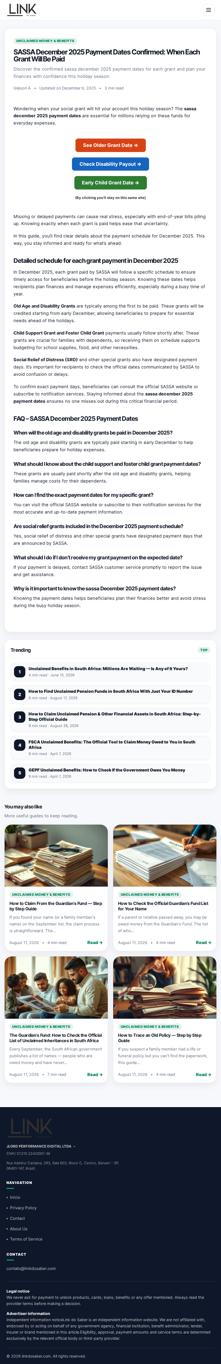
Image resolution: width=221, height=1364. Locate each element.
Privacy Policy (23, 1207)
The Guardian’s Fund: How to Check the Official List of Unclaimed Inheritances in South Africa (55, 1037)
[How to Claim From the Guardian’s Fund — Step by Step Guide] (56, 856)
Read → (95, 942)
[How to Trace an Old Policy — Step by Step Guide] (164, 987)
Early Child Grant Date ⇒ (110, 182)
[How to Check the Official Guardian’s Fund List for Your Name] (164, 856)
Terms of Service (26, 1239)
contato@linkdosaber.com (31, 1268)
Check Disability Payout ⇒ (110, 164)
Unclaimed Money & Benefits (45, 41)
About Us (18, 1228)
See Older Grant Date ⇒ (110, 145)
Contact (17, 1218)
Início (15, 1197)
